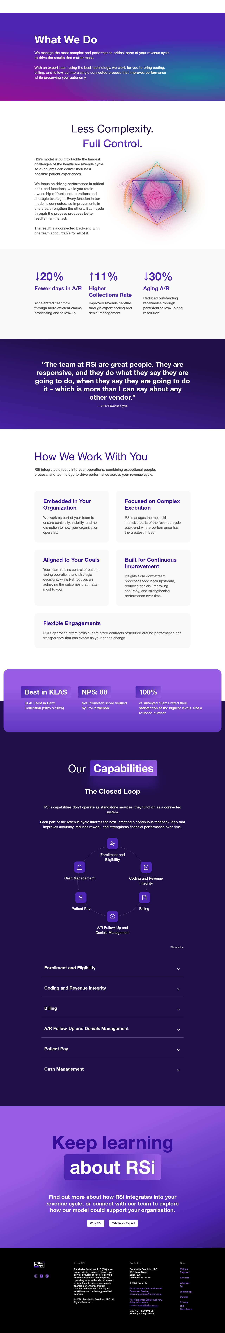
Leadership (186, 1292)
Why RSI (184, 1278)
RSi (39, 1264)
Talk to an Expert (123, 1223)
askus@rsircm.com (148, 1305)
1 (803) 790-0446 (138, 1283)
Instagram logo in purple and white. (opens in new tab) (35, 1276)
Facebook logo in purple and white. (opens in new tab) (41, 1276)
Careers (184, 1297)
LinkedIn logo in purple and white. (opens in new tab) (47, 1276)
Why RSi (95, 1223)
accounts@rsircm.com (150, 1294)
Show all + (177, 947)
